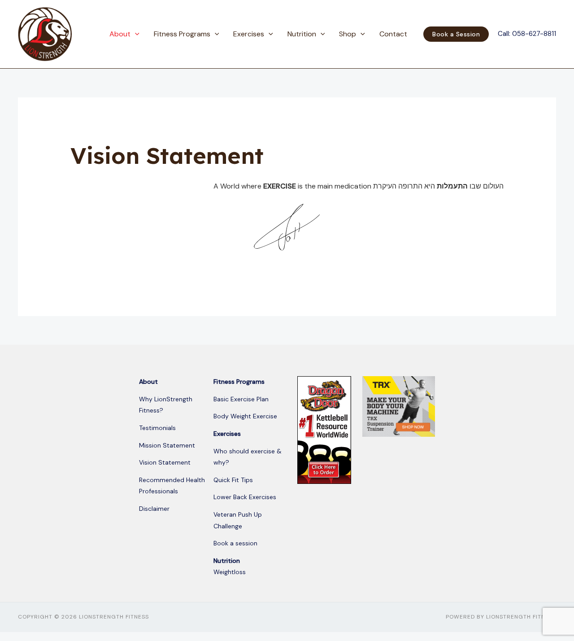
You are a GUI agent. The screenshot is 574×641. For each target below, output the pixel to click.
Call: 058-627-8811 (527, 33)
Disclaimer (154, 509)
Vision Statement (165, 462)
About (119, 34)
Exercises (248, 34)
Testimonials (157, 428)
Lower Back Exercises (244, 497)
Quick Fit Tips (233, 480)
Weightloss (229, 572)
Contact (393, 34)
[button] (134, 34)
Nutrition (301, 34)
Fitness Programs (182, 34)
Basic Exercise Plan (241, 399)
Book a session (235, 543)
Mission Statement (167, 445)
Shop (347, 34)
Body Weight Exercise (245, 416)
